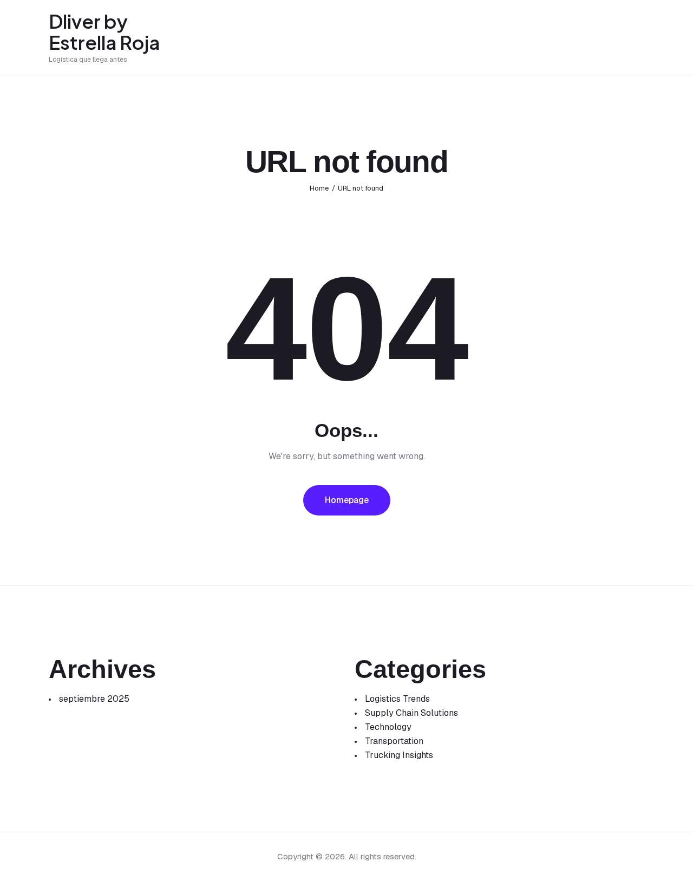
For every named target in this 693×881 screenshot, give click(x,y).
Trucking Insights (399, 755)
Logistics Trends (397, 698)
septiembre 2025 (94, 698)
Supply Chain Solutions (411, 713)
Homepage (347, 500)
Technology (388, 727)
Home (319, 188)
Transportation (394, 741)
